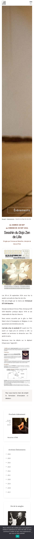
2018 (9, 488)
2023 (9, 467)
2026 (9, 454)
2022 (9, 471)
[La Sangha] (17, 520)
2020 (9, 479)
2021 (9, 475)
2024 (9, 462)
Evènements (10, 219)
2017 (9, 492)
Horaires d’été (13, 437)
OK (17, 536)
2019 (9, 483)
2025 (9, 458)
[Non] (32, 532)
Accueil (4, 219)
